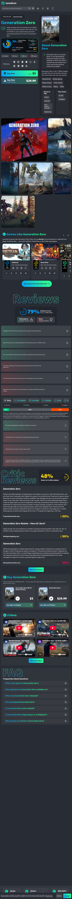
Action (46, 97)
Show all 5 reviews (36, 570)
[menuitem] (7, 400)
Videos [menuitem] (55, 86)
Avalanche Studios (17, 16)
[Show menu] (52, 8)
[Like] (11, 273)
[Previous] (63, 235)
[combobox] (14, 8)
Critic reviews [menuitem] (58, 83)
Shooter (47, 101)
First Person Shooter (47, 106)
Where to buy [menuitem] (46, 86)
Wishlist (6, 56)
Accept (67, 896)
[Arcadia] (38, 8)
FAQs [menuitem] (62, 86)
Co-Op (61, 95)
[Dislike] (16, 273)
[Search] (29, 8)
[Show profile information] (48, 8)
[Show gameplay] (21, 273)
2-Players (62, 99)
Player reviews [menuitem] (47, 83)
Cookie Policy (49, 896)
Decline (59, 896)
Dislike (35, 56)
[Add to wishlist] (7, 273)
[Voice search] (33, 8)
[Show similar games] (26, 273)
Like (25, 56)
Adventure (47, 112)
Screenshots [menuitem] (46, 79)
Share (15, 56)
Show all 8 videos (36, 661)
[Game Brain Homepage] (8, 3)
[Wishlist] (43, 8)
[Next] (68, 235)
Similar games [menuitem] (57, 79)
